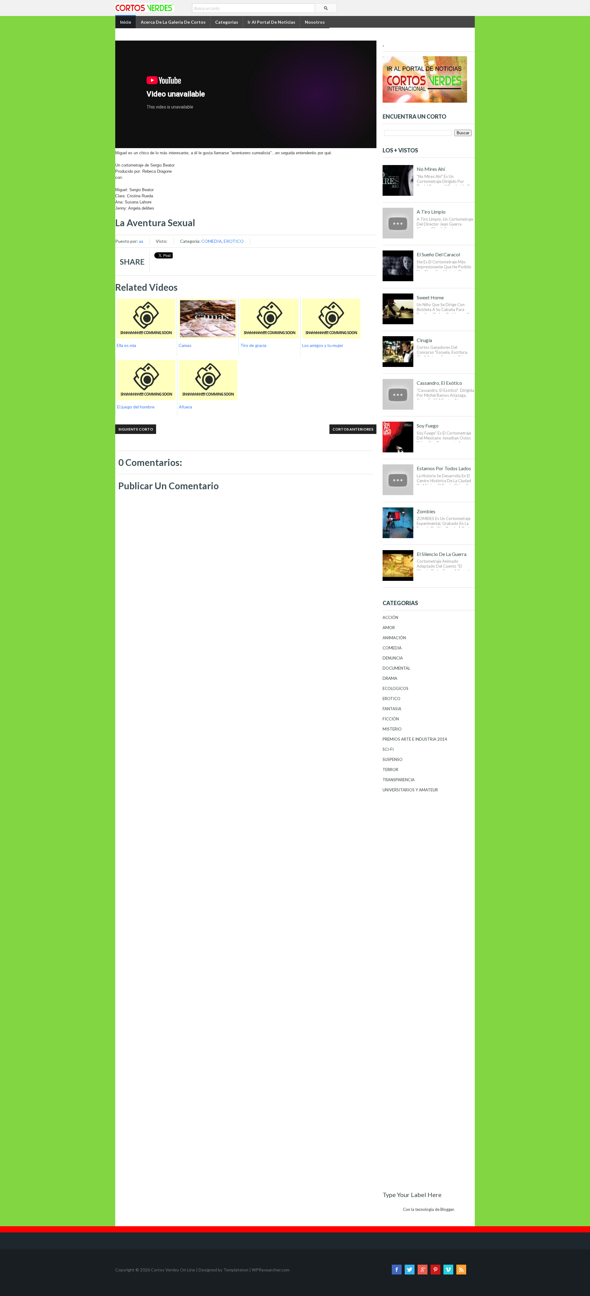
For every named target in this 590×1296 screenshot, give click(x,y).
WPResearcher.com (270, 1269)
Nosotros (315, 22)
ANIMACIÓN (394, 637)
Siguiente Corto (135, 429)
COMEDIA (211, 241)
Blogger (447, 1209)
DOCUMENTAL (396, 668)
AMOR (389, 627)
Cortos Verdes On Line (173, 1269)
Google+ (422, 1269)
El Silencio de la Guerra (441, 554)
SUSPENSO (393, 759)
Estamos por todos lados (444, 468)
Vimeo (448, 1269)
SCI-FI (388, 749)
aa (141, 241)
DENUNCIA (393, 658)
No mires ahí (431, 169)
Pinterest (435, 1269)
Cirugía (424, 340)
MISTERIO (392, 729)
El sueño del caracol (438, 254)
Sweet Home (430, 297)
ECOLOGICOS (395, 688)
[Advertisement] (245, 664)
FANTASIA (392, 708)
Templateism (235, 1269)
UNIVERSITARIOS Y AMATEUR (410, 789)
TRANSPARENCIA (399, 779)
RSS (461, 1269)
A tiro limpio (431, 212)
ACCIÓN (390, 617)
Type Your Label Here (412, 1194)
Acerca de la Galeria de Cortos (173, 22)
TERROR (390, 769)
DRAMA (390, 678)
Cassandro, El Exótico (439, 383)
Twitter (410, 1269)
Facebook (397, 1269)
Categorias (226, 22)
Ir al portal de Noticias (271, 22)
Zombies (426, 511)
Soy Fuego (428, 425)
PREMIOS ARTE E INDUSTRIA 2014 (415, 739)
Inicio (125, 22)
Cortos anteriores (352, 429)
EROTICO (234, 241)
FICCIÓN (391, 718)
